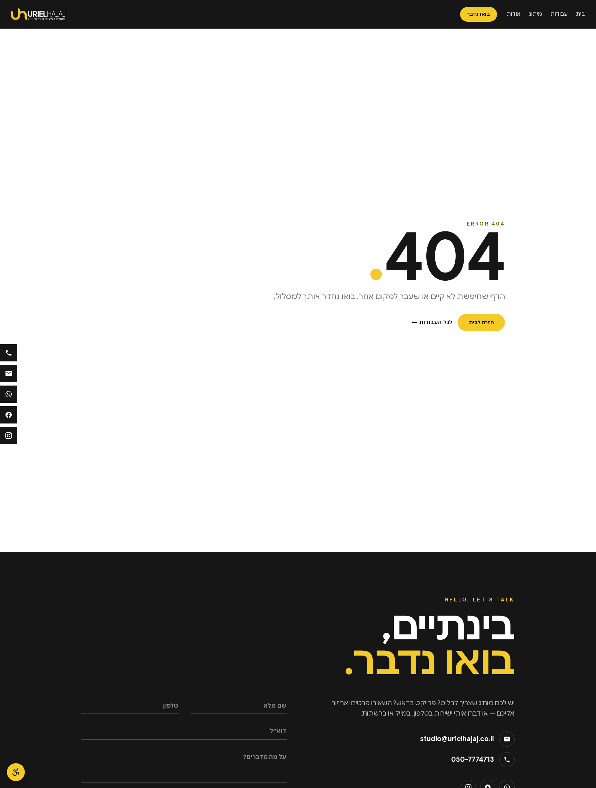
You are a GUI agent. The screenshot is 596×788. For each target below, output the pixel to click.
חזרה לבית (481, 322)
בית (580, 14)
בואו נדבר (478, 14)
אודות (513, 14)
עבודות (559, 14)
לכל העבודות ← (431, 322)
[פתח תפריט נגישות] (16, 772)
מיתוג (535, 14)
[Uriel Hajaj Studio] (38, 14)
